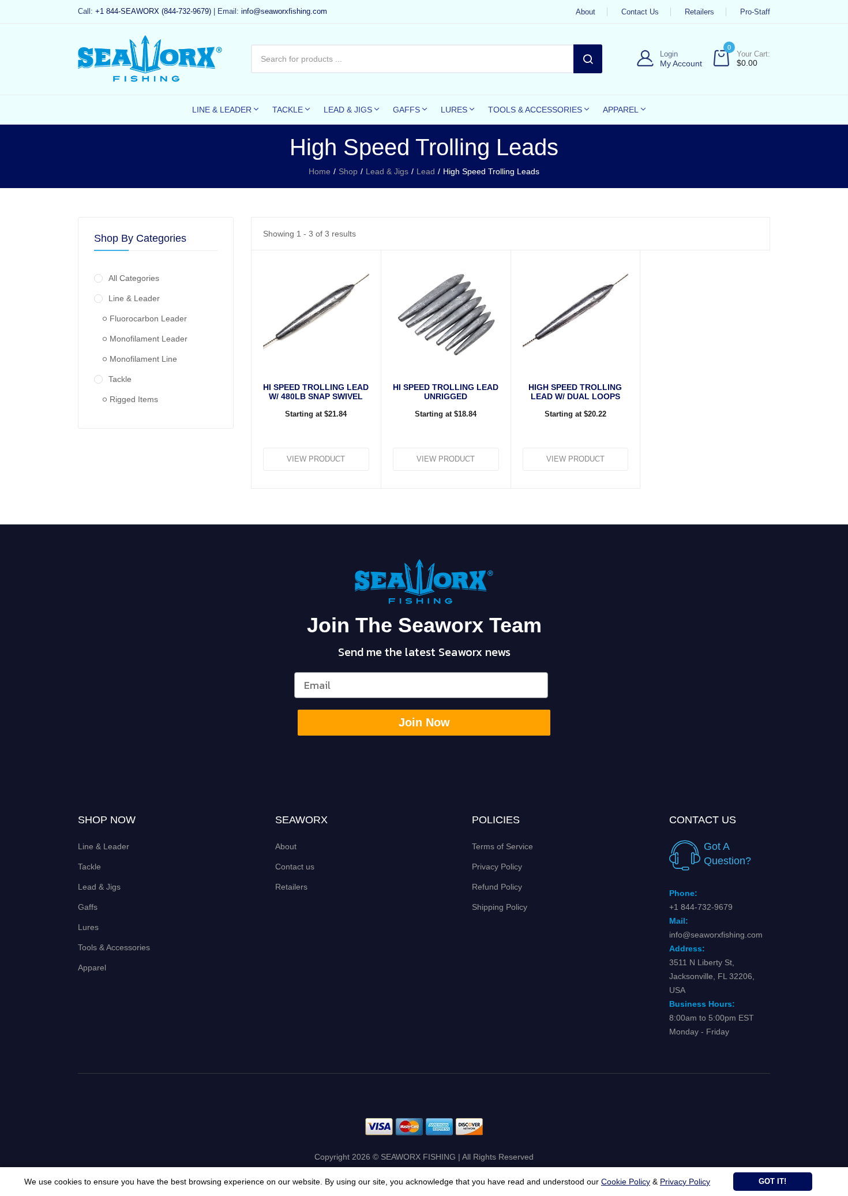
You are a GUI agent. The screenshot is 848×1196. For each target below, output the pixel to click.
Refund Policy (497, 886)
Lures (88, 927)
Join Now (424, 722)
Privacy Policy (497, 866)
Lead (426, 171)
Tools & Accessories (114, 947)
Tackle (120, 379)
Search (587, 58)
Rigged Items (134, 399)
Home (320, 171)
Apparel (92, 967)
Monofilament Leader (148, 338)
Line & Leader (134, 298)
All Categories (133, 278)
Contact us (640, 12)
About (585, 12)
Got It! (772, 1181)
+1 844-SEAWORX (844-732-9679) (153, 11)
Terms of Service (502, 846)
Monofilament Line (143, 358)
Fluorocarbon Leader (148, 318)
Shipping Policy (499, 907)
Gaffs (87, 907)
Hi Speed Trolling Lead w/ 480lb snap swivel (316, 392)
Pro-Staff (755, 12)
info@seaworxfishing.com (284, 11)
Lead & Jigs (387, 171)
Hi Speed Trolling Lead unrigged (445, 392)
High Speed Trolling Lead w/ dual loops (575, 392)
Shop (348, 171)
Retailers (699, 12)
